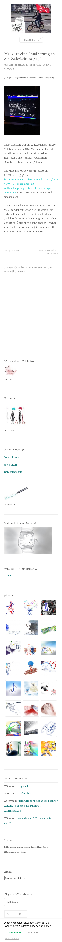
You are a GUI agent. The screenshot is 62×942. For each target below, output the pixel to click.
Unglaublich (24, 786)
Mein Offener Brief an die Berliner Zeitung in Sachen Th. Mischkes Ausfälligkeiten (31, 805)
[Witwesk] (31, 31)
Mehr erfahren (12, 938)
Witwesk (9, 69)
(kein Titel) (10, 464)
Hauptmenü (32, 40)
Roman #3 (10, 575)
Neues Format (12, 457)
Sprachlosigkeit (13, 471)
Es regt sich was (11, 250)
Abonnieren (15, 914)
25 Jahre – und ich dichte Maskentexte (47, 251)
